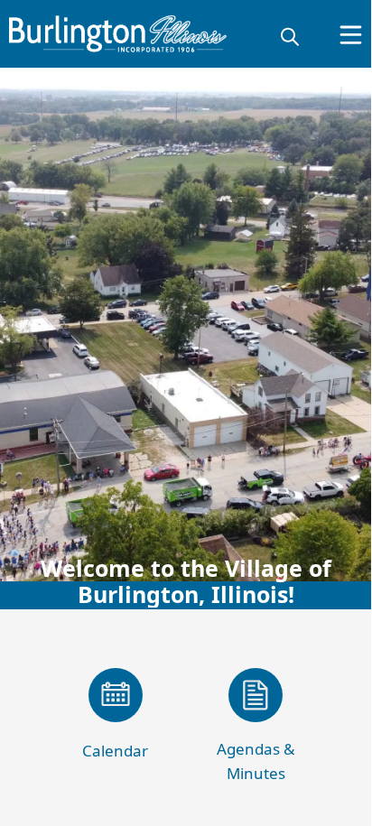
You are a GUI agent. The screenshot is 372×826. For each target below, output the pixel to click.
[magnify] (290, 36)
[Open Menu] (350, 34)
